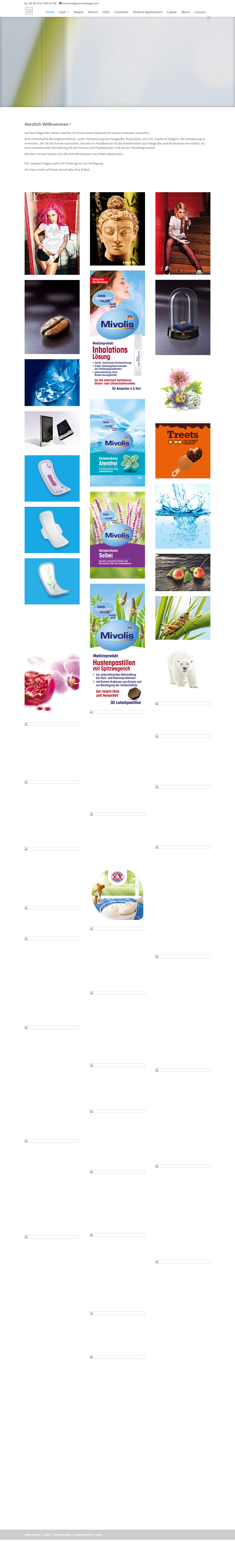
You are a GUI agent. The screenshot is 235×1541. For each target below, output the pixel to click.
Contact (200, 12)
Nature (93, 12)
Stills (106, 12)
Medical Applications (147, 12)
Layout (172, 12)
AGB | (48, 1535)
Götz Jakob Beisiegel (117, 55)
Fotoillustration (117, 69)
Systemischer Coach (88, 1535)
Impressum (33, 1535)
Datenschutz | (63, 1535)
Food (62, 12)
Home (50, 12)
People (78, 12)
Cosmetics (121, 12)
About (185, 12)
